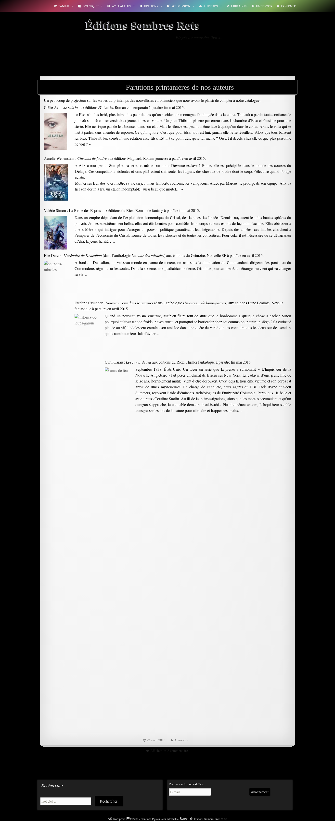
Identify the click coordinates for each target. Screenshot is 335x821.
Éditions (151, 6)
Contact (288, 6)
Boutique (91, 6)
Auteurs (211, 6)
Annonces (181, 740)
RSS (186, 819)
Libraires (239, 6)
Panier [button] (63, 6)
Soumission (180, 6)
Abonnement (260, 792)
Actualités (121, 6)
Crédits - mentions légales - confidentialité (154, 819)
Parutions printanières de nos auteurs (180, 87)
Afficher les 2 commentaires (169, 750)
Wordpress (119, 819)
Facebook (264, 6)
